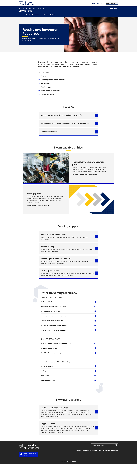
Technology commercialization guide (53, 80)
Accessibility (79, 450)
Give (102, 3)
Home (20, 56)
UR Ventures (25, 11)
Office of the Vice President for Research (32, 8)
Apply (93, 3)
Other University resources (50, 91)
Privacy (99, 450)
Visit (97, 3)
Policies (43, 76)
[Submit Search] (116, 445)
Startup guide (45, 83)
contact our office (59, 67)
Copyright (105, 450)
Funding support (46, 87)
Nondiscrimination (87, 450)
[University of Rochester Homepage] (26, 3)
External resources (47, 94)
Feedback (94, 450)
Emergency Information (113, 450)
